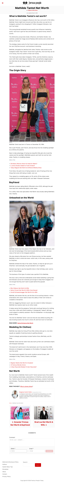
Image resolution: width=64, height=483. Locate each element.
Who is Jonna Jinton (26, 386)
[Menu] (2, 3)
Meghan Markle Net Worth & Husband (21, 363)
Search (25, 462)
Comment (12, 437)
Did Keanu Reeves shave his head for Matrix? (23, 163)
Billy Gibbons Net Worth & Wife (19, 288)
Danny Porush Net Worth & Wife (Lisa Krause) (23, 290)
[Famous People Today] (32, 3)
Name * (13, 448)
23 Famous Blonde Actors (18, 365)
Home (10, 403)
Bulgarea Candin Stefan (33, 10)
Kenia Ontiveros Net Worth (25, 323)
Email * (31, 448)
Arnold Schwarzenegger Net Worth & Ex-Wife (23, 292)
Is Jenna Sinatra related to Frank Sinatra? (22, 165)
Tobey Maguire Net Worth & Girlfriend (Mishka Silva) (25, 167)
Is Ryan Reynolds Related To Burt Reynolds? (23, 367)
